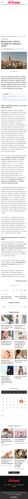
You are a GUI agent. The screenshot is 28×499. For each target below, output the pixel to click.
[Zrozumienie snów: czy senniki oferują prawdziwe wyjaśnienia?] (7, 454)
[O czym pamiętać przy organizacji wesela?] (21, 433)
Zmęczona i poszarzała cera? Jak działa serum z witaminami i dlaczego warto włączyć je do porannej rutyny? (20, 344)
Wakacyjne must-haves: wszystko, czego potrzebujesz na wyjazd (20, 327)
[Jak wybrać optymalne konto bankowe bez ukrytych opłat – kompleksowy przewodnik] (21, 454)
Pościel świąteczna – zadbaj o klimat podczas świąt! (7, 441)
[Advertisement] (14, 19)
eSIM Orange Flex (14, 163)
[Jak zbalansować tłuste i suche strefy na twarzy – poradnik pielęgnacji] (7, 335)
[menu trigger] (3, 2)
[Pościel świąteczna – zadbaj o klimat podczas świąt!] (7, 433)
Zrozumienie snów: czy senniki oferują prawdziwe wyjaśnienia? (7, 461)
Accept (14, 497)
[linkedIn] (21, 290)
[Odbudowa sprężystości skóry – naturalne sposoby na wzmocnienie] (7, 319)
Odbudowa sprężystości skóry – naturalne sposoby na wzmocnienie (7, 327)
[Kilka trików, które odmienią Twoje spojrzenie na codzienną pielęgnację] (7, 354)
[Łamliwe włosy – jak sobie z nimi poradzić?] (21, 370)
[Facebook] (13, 290)
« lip (2, 416)
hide (11, 94)
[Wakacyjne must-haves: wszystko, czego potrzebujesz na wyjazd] (21, 319)
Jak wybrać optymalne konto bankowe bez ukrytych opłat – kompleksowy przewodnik (20, 463)
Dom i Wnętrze (6, 436)
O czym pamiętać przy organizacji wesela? (20, 440)
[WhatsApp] (17, 290)
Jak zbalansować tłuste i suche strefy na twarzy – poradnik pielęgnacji (6, 343)
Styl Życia (4, 39)
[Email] (25, 290)
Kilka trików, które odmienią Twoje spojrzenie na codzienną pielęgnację (7, 362)
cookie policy (18, 494)
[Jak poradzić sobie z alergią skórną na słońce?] (21, 354)
